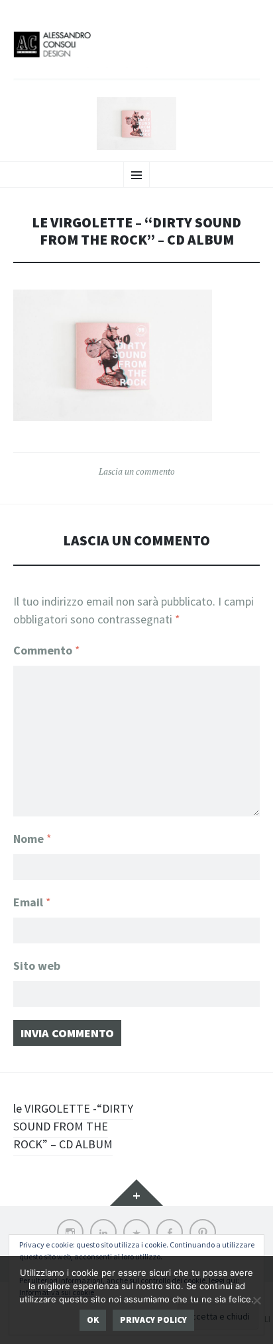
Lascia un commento (137, 471)
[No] (256, 1300)
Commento (46, 650)
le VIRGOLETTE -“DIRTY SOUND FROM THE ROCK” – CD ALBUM (73, 1126)
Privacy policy (153, 1319)
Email (32, 902)
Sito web (36, 965)
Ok (93, 1319)
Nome (32, 838)
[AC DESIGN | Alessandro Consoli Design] (136, 54)
